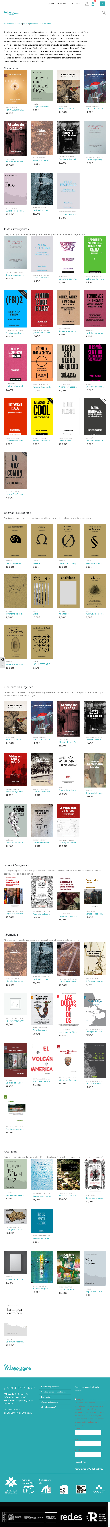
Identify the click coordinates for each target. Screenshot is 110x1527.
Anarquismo (90, 1195)
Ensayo (18, 24)
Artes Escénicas (12, 208)
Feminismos (63, 276)
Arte (60, 788)
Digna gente (63, 106)
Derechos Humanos (66, 840)
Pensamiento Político (67, 212)
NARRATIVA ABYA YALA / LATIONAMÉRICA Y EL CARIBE (50, 208)
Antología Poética (40, 1286)
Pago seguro (76, 4)
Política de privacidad (50, 1387)
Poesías (35, 104)
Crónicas (9, 840)
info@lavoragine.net (24, 1400)
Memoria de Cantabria (67, 157)
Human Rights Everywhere (70, 55)
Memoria (34, 24)
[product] (15, 87)
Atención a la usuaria (49, 1402)
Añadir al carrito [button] (19, 74)
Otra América (45, 24)
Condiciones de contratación (53, 1392)
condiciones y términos (94, 1399)
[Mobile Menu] (102, 3)
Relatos (89, 791)
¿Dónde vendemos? (57, 4)
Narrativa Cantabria (40, 789)
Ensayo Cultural (39, 158)
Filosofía (89, 384)
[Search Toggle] (104, 13)
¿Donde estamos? (48, 1407)
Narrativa (9, 1339)
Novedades (9, 24)
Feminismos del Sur (40, 1028)
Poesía (26, 24)
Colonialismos (64, 384)
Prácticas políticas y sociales (97, 157)
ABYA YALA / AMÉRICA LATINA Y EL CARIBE (73, 979)
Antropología (11, 107)
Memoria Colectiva (93, 106)
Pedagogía (89, 438)
